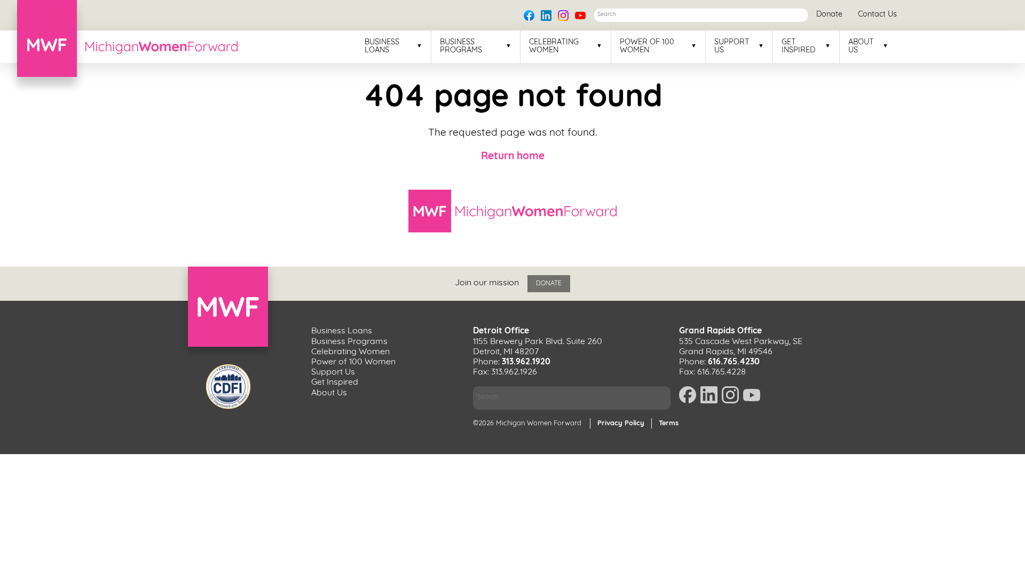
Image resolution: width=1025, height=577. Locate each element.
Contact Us (877, 15)
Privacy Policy (620, 423)
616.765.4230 (734, 362)
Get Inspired (798, 46)
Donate (829, 15)
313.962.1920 (526, 362)
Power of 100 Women (647, 46)
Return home (513, 157)
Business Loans (382, 46)
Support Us (732, 46)
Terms (669, 423)
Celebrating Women (554, 46)
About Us (861, 46)
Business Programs (461, 46)
